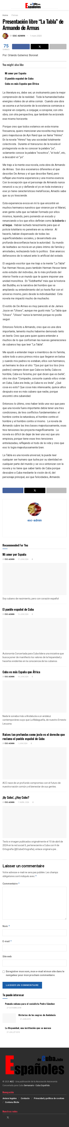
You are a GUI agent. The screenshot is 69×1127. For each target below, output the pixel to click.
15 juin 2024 (22, 614)
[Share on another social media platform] (57, 46)
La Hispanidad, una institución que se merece (28, 1028)
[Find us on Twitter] (8, 1117)
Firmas (15, 15)
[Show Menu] (4, 5)
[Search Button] (65, 5)
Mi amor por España (15, 73)
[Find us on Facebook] (3, 1117)
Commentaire (11, 883)
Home (5, 15)
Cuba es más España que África (22, 83)
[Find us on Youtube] (16, 1117)
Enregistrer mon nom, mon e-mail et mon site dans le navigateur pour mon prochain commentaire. (35, 973)
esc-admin (19, 35)
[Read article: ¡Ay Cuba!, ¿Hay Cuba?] (34, 822)
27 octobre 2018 (13, 1008)
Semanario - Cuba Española (37, 1085)
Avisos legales (10, 1098)
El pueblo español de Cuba (19, 78)
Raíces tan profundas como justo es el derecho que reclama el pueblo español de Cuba (34, 736)
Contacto (25, 1098)
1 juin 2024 (22, 743)
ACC (12, 1081)
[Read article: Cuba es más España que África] (34, 696)
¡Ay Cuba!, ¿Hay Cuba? (16, 797)
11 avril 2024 (23, 802)
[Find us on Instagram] (12, 1117)
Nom (6, 926)
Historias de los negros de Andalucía (37, 1015)
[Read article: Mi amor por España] (34, 579)
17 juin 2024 (22, 559)
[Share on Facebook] (21, 46)
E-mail (7, 941)
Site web (7, 956)
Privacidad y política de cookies (49, 1098)
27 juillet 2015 (13, 1032)
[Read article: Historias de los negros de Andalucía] (9, 1018)
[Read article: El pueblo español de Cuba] (34, 634)
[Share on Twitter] (39, 46)
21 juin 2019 (25, 1019)
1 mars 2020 (36, 35)
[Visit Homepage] (34, 5)
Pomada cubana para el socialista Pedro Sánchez (30, 1003)
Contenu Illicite (12, 1102)
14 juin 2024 (22, 677)
